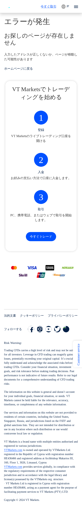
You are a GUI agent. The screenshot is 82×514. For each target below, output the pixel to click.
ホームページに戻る (18, 68)
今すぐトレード (41, 236)
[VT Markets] (15, 6)
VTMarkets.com (13, 450)
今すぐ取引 (49, 6)
